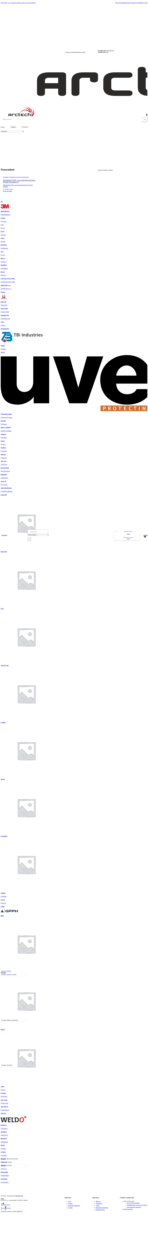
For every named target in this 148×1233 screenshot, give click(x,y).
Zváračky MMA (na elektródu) (9, 1020)
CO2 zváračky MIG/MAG (8, 1118)
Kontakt (75, 52)
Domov (67, 52)
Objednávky (99, 1203)
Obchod (139, 3)
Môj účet (98, 1201)
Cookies (70, 1207)
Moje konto (144, 3)
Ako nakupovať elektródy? (134, 1207)
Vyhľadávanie (144, 119)
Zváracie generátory (6, 1162)
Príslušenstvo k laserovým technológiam (19, 177)
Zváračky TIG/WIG (6, 1065)
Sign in (128, 534)
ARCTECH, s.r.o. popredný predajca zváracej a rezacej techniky (18, 3)
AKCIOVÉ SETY (6, 971)
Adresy (98, 1205)
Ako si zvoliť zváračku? (133, 1203)
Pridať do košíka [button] (7, 191)
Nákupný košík (81, 52)
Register (128, 538)
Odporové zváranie (6, 1165)
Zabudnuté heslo (100, 1209)
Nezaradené (6, 177)
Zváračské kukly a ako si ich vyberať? (137, 1205)
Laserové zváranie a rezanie (8, 974)
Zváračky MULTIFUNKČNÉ (9, 1158)
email (106, 52)
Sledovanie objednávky (130, 3)
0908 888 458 (110, 50)
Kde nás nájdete (119, 3)
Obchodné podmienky (74, 1205)
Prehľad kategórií (128, 1209)
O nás (71, 52)
